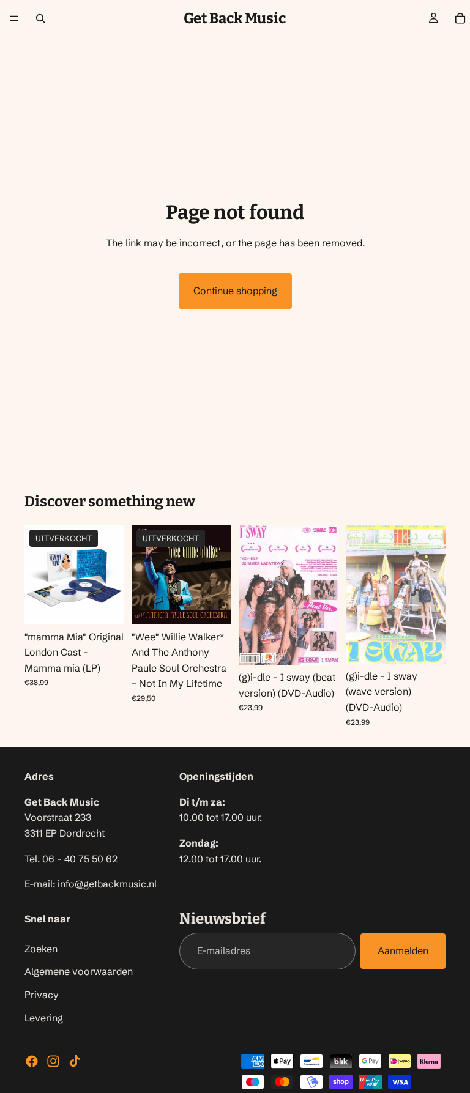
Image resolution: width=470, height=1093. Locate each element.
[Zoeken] (40, 18)
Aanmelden (403, 950)
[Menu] (14, 18)
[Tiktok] (74, 1061)
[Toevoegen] (319, 646)
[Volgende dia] (110, 574)
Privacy (41, 994)
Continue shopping (235, 290)
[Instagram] (53, 1061)
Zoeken (41, 948)
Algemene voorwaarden (78, 971)
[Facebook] (31, 1061)
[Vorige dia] (37, 574)
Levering (43, 1017)
